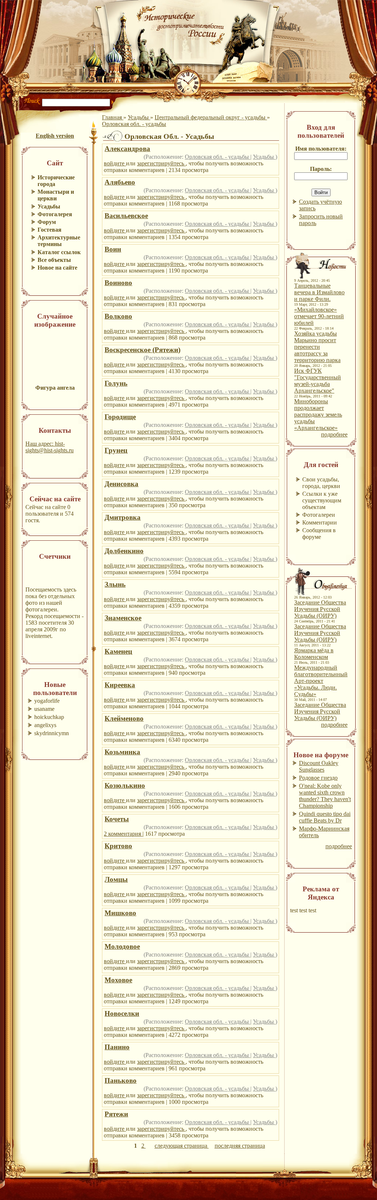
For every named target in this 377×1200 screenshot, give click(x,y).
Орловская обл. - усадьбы (134, 124)
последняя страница (240, 1146)
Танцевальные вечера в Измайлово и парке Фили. (319, 292)
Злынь (115, 584)
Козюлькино (125, 785)
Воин (113, 249)
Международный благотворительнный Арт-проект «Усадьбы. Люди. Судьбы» (321, 680)
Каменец (118, 651)
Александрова (127, 148)
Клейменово (124, 718)
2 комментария (123, 834)
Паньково (121, 1080)
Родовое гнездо (318, 778)
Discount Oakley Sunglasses (318, 766)
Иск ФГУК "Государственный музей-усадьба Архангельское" (317, 381)
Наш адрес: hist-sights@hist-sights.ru (49, 447)
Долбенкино (124, 551)
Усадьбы (139, 117)
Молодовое (122, 946)
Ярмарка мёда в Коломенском (314, 653)
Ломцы (116, 879)
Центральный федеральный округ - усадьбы (211, 117)
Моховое (118, 980)
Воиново (118, 283)
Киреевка (120, 685)
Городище (120, 417)
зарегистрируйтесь (161, 163)
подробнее (334, 434)
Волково (118, 316)
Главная (112, 117)
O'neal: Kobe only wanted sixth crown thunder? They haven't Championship (325, 796)
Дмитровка (123, 517)
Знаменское (123, 618)
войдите (115, 163)
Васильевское (126, 216)
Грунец (116, 450)
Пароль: (321, 169)
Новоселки (122, 1013)
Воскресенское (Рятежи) (142, 350)
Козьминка (122, 752)
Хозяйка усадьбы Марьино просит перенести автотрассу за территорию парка (317, 346)
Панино (117, 1047)
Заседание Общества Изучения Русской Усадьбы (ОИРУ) (320, 609)
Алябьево (120, 182)
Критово (118, 846)
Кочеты (117, 819)
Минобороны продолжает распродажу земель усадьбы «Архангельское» (318, 414)
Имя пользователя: (320, 148)
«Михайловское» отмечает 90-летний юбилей (319, 316)
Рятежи (116, 1114)
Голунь (116, 383)
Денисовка (121, 484)
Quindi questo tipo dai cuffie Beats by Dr (324, 817)
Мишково (120, 913)
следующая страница (182, 1146)
